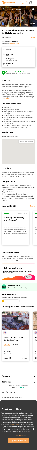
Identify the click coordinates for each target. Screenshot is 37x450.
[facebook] (7, 392)
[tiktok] (18, 392)
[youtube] (10, 392)
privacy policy (14, 424)
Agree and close (18, 440)
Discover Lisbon (14, 43)
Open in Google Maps (26, 141)
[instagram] (3, 392)
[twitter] (14, 392)
